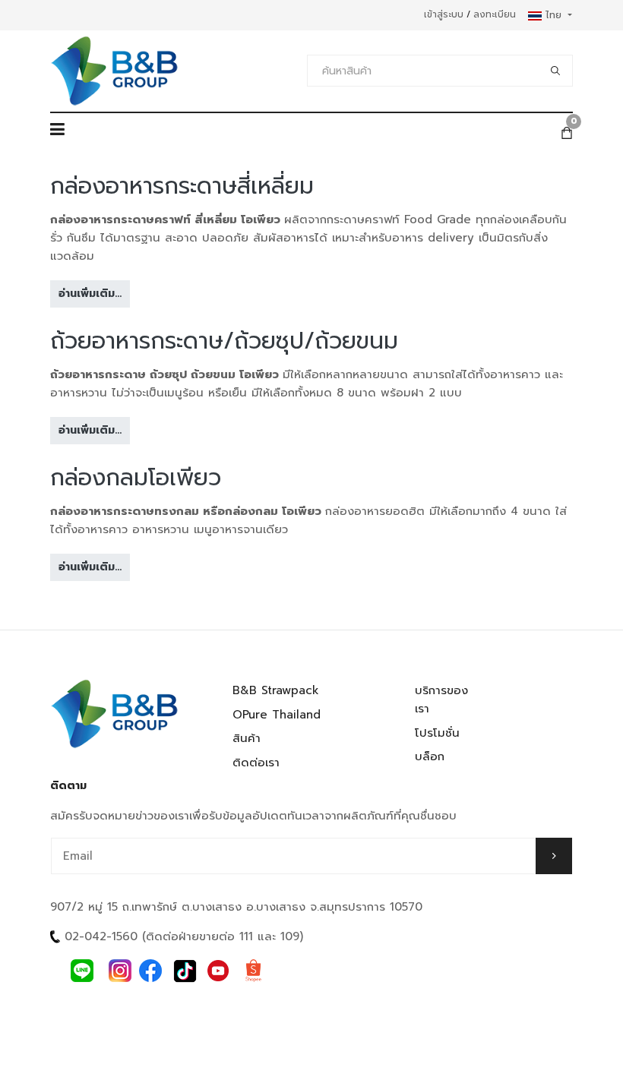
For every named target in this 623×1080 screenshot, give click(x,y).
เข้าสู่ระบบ (443, 14)
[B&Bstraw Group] (114, 71)
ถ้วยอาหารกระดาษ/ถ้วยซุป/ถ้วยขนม (224, 341)
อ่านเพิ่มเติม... (90, 294)
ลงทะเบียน (494, 14)
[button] (57, 133)
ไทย (553, 15)
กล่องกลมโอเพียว (135, 477)
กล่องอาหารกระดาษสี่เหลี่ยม (182, 186)
